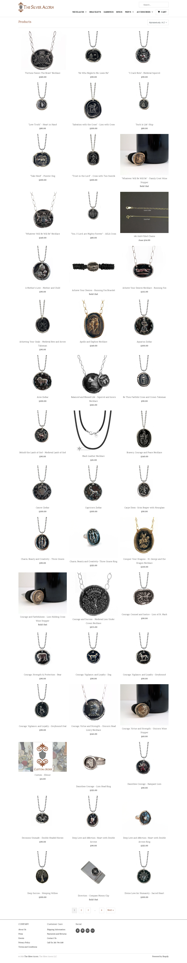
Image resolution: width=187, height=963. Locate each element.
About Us (22, 929)
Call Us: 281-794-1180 (55, 942)
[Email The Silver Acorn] (93, 930)
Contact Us (51, 938)
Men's (128, 12)
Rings (119, 12)
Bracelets (95, 12)
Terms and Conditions (27, 947)
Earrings (109, 12)
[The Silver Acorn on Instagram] (88, 930)
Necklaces (78, 12)
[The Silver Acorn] (36, 8)
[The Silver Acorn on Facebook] (78, 930)
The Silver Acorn (31, 956)
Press (20, 934)
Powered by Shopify (160, 956)
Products (24, 22)
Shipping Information (56, 929)
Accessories (144, 12)
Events (21, 938)
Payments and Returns (56, 934)
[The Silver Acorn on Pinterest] (83, 930)
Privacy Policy (24, 942)
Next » (110, 910)
